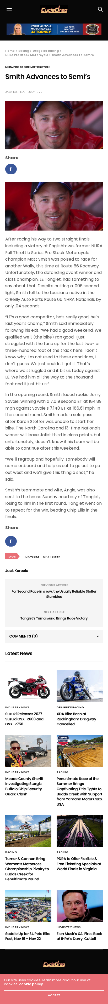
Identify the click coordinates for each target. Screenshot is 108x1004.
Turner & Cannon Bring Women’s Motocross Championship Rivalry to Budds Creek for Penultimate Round (27, 869)
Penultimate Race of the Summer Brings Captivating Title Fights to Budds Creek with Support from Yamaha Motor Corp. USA (80, 791)
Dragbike (32, 557)
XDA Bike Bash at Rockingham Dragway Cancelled (76, 719)
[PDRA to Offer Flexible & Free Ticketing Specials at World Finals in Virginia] (80, 831)
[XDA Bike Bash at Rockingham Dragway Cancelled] (80, 686)
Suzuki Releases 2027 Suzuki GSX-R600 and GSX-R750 (24, 719)
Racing (62, 772)
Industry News (17, 707)
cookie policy (31, 984)
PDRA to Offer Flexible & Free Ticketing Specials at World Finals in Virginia (79, 863)
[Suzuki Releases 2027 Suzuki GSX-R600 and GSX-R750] (28, 686)
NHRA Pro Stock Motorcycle (27, 67)
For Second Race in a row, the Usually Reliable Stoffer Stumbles (54, 594)
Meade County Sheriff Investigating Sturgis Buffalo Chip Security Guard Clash (24, 786)
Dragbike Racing (70, 707)
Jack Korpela (15, 92)
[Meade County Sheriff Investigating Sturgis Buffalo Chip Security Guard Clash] (28, 751)
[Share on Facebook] (11, 169)
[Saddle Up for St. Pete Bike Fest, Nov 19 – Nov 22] (28, 906)
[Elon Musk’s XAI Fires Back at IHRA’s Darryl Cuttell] (80, 906)
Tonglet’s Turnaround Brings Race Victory (54, 618)
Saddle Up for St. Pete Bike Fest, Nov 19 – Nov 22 (27, 936)
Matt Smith (51, 557)
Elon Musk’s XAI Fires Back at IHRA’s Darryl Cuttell (79, 936)
